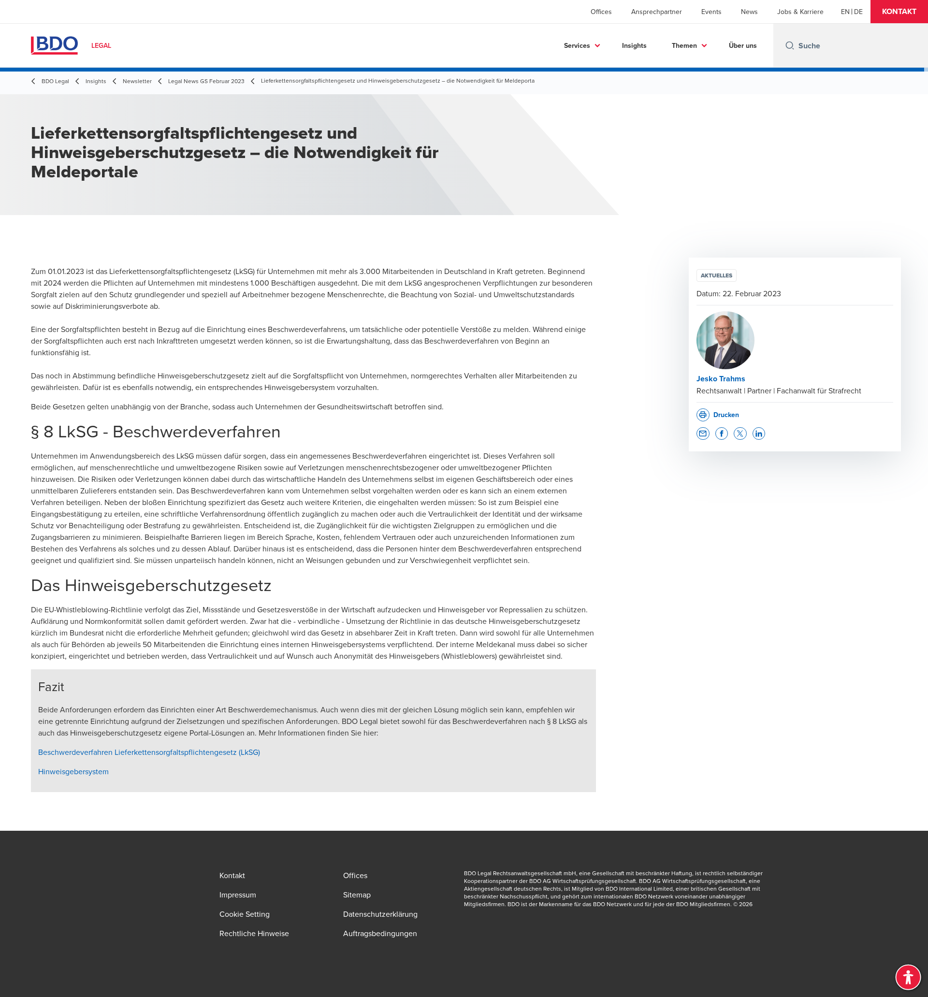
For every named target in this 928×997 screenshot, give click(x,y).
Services (577, 45)
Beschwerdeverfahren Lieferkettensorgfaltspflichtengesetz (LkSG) (149, 752)
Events (711, 11)
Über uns (743, 45)
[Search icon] (790, 45)
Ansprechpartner (656, 11)
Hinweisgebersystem (73, 771)
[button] (899, 11)
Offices (601, 11)
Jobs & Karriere (800, 11)
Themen (684, 45)
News (749, 11)
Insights (634, 45)
